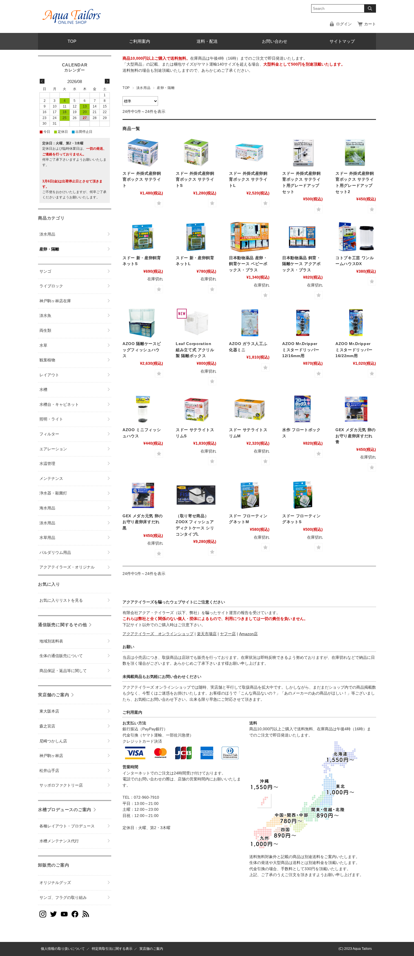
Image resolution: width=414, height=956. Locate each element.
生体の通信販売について (61, 656)
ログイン (344, 24)
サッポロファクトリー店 (61, 785)
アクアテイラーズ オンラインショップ (158, 634)
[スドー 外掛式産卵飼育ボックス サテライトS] (196, 152)
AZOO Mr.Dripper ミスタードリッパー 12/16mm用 (300, 350)
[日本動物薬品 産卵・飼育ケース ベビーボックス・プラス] (249, 237)
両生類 (45, 330)
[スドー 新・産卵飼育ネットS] (143, 237)
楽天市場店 (207, 634)
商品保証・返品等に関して (63, 671)
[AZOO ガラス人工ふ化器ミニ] (249, 323)
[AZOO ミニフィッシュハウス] (143, 409)
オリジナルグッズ (55, 883)
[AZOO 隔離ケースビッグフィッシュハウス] (143, 323)
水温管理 (47, 464)
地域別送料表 (51, 641)
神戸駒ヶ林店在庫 (55, 301)
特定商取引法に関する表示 (112, 949)
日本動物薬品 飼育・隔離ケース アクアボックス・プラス (301, 264)
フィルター (49, 434)
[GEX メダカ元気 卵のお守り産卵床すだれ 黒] (143, 495)
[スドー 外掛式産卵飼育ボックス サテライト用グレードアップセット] (302, 152)
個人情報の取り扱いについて (63, 949)
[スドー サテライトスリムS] (196, 409)
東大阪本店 (49, 711)
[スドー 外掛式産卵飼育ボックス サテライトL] (249, 152)
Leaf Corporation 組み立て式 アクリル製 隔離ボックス (195, 350)
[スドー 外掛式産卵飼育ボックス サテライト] (143, 152)
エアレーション (53, 449)
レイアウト (49, 375)
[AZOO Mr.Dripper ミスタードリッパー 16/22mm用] (355, 323)
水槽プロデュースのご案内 (64, 809)
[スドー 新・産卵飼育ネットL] (196, 237)
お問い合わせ (274, 41)
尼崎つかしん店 (53, 741)
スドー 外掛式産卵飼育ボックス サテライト (142, 179)
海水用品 (47, 508)
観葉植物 (47, 360)
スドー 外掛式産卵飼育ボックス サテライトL (248, 179)
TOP (72, 41)
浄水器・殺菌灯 (53, 493)
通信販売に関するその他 (62, 624)
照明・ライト (51, 419)
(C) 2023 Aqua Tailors (355, 949)
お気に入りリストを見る (61, 600)
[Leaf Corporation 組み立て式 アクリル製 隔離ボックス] (196, 323)
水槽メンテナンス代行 (59, 841)
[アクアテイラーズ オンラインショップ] (72, 12)
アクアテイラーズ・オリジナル (67, 567)
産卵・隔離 (49, 249)
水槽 (43, 390)
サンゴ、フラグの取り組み (63, 897)
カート (370, 24)
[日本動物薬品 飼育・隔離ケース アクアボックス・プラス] (302, 237)
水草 (43, 345)
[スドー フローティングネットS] (302, 495)
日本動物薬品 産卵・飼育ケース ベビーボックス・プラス (248, 264)
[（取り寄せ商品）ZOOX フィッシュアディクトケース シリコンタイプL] (196, 495)
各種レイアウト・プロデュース (67, 826)
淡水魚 (45, 316)
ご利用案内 (139, 41)
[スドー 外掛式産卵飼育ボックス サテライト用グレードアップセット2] (355, 152)
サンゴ (45, 271)
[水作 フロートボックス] (302, 409)
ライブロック (51, 286)
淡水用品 (143, 88)
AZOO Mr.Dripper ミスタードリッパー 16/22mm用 (354, 350)
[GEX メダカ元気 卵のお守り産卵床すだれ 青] (355, 409)
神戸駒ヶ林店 (51, 756)
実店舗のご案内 (53, 694)
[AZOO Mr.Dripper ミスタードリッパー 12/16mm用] (302, 323)
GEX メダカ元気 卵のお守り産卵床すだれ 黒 (143, 522)
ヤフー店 (228, 634)
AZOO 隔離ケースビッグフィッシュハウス (142, 350)
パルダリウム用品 (55, 552)
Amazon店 (248, 634)
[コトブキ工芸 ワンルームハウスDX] (355, 237)
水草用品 (47, 538)
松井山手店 (49, 771)
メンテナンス (51, 478)
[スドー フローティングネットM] (249, 495)
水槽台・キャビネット (59, 404)
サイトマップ (342, 41)
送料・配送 (207, 41)
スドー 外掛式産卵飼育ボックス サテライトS (195, 179)
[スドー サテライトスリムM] (249, 409)
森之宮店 (47, 726)
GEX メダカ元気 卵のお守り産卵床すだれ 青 (355, 436)
